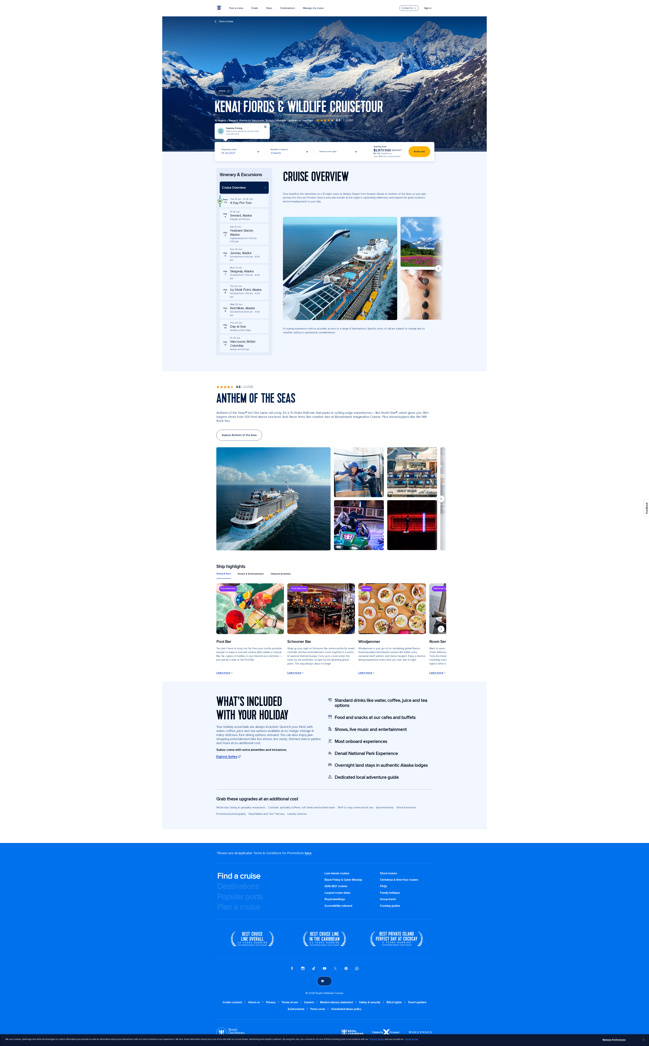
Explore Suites (226, 757)
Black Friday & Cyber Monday (343, 879)
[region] (324, 1040)
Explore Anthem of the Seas (239, 435)
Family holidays (390, 892)
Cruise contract (232, 1002)
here (308, 853)
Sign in (427, 8)
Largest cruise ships (337, 892)
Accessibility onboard (338, 905)
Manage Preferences (614, 1039)
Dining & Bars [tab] (223, 573)
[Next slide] (438, 268)
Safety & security (369, 1002)
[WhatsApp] (357, 969)
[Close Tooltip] (265, 127)
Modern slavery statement (336, 1002)
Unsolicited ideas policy (346, 1009)
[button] (244, 188)
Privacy (270, 1002)
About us (254, 1002)
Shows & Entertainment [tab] (251, 573)
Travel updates (417, 1002)
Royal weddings (334, 899)
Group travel (388, 899)
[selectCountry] (324, 981)
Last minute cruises (336, 873)
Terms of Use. (412, 1039)
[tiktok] (313, 969)
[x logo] (335, 969)
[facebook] (292, 969)
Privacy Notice (377, 1039)
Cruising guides (390, 905)
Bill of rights (394, 1002)
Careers (309, 1002)
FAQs (383, 886)
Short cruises (388, 873)
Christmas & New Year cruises (399, 879)
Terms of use (290, 1002)
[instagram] (303, 969)
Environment (296, 1009)
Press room (317, 1009)
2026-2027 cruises (335, 886)
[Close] (643, 1039)
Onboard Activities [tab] (281, 573)
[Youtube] (324, 969)
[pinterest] (346, 969)
